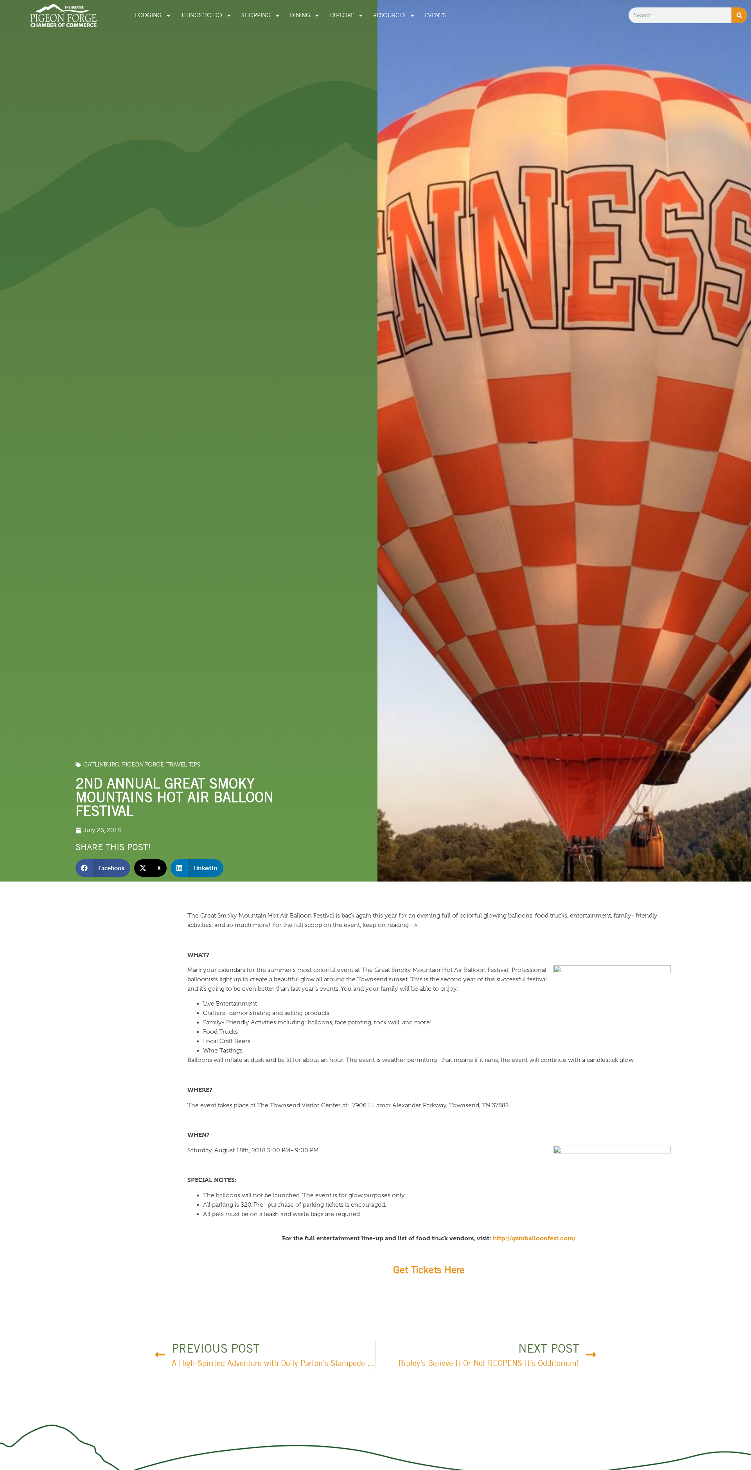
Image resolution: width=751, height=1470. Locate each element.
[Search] (739, 15)
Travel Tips (183, 764)
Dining (300, 15)
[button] (103, 868)
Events (435, 15)
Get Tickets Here (429, 1270)
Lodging (148, 15)
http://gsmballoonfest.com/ (534, 1238)
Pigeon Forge (142, 764)
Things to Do (201, 15)
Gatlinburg (101, 764)
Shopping (256, 15)
